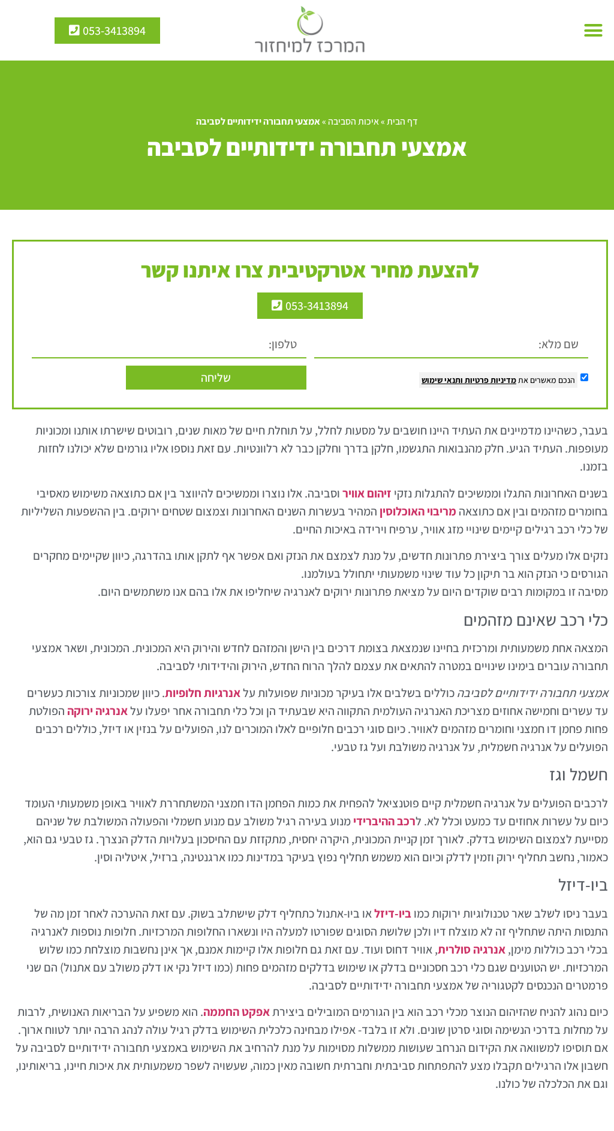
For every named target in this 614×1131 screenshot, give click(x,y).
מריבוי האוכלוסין (418, 511)
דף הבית (402, 121)
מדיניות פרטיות (489, 380)
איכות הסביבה (353, 121)
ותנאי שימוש (442, 380)
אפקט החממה (236, 1012)
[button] (594, 31)
